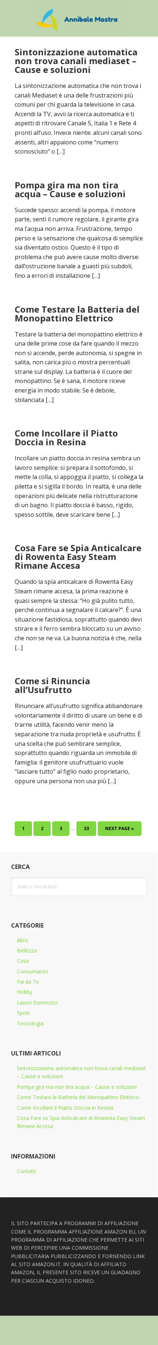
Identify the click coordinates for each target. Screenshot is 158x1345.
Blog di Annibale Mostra (79, 18)
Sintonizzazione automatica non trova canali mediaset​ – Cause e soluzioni (76, 60)
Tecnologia (30, 1023)
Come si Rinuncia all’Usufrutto (52, 685)
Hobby (24, 991)
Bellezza (27, 950)
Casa (23, 960)
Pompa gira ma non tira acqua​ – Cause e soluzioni (70, 189)
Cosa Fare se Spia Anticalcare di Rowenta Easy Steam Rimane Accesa (78, 556)
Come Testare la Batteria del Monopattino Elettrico (77, 313)
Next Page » (119, 830)
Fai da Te (28, 981)
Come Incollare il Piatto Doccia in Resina (66, 437)
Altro (22, 940)
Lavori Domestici (37, 1002)
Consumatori (32, 971)
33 (89, 828)
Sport (23, 1012)
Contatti (26, 1171)
